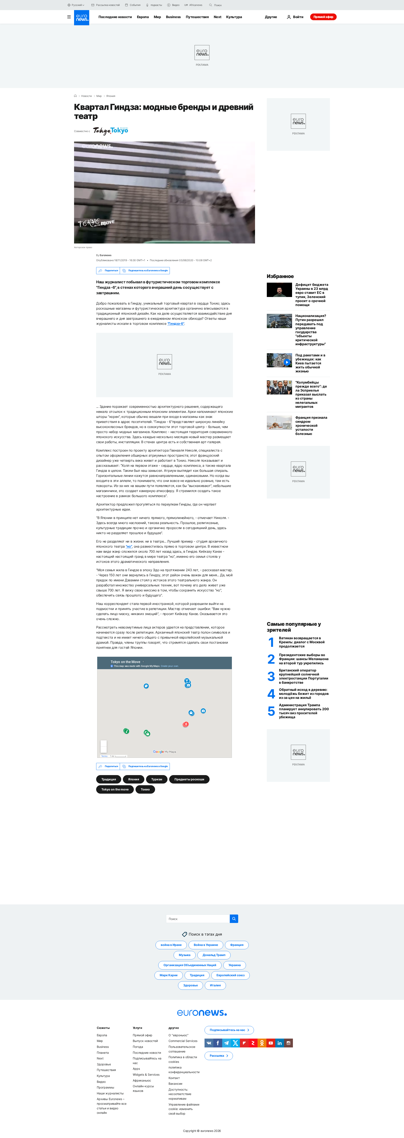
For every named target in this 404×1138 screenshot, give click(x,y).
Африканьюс (142, 1080)
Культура (234, 17)
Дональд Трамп (214, 955)
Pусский (77, 5)
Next (217, 17)
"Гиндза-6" (175, 323)
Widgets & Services (146, 1074)
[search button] (210, 5)
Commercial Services (183, 1041)
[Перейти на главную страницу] (81, 17)
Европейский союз (231, 975)
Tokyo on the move (115, 789)
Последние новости (115, 17)
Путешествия (197, 17)
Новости (86, 96)
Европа (143, 17)
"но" (129, 546)
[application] (164, 192)
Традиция (108, 779)
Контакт (174, 1078)
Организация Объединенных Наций (189, 965)
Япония (110, 96)
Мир (157, 17)
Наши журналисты (110, 1093)
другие (174, 1028)
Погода (138, 1046)
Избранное (280, 276)
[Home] (75, 95)
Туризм (156, 779)
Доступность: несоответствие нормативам (180, 1094)
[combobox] (231, 5)
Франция (236, 945)
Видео (101, 1081)
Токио (145, 789)
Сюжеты (103, 1028)
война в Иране (171, 945)
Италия (215, 985)
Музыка (184, 955)
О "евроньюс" (179, 1035)
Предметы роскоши (189, 779)
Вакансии (175, 1083)
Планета (103, 1052)
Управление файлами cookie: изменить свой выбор (184, 1109)
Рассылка (217, 1056)
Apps (136, 1069)
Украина (235, 965)
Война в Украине (206, 945)
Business (173, 17)
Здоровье (190, 985)
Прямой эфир (323, 17)
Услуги (137, 1028)
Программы (105, 1087)
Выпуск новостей (145, 1041)
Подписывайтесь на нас (227, 1030)
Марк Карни (169, 975)
